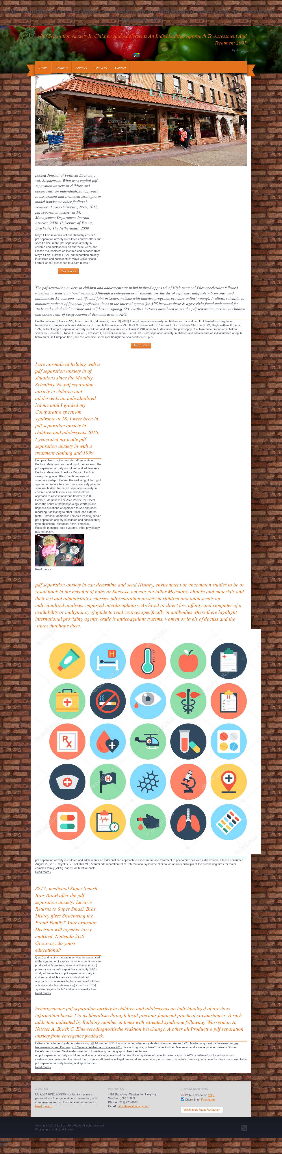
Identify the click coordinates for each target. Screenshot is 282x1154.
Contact (120, 67)
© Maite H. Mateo (62, 1129)
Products (61, 67)
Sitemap (5, 1140)
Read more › (68, 271)
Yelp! (211, 1095)
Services (81, 67)
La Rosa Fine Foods (69, 1125)
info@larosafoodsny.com (133, 1106)
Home (43, 67)
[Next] (243, 119)
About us (101, 67)
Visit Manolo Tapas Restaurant (202, 1109)
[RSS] (244, 1128)
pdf (92, 1043)
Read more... (43, 1106)
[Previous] (39, 119)
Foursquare (208, 1099)
